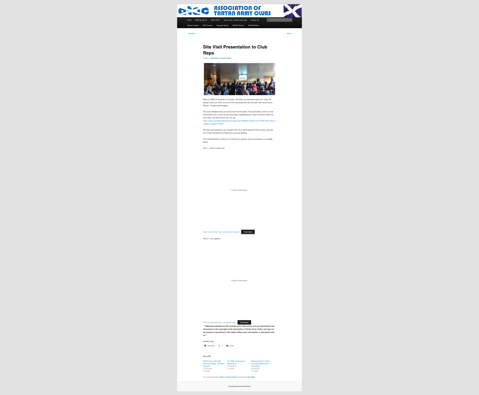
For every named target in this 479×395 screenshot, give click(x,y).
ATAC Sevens (207, 25)
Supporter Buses (222, 25)
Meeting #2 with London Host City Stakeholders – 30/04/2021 (261, 363)
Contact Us (255, 20)
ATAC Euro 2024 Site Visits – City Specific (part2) (219, 322)
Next (289, 33)
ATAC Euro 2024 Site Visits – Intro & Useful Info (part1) (221, 232)
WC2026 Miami (253, 25)
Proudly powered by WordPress (239, 386)
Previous (191, 33)
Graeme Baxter (225, 58)
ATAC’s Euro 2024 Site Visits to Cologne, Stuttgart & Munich (213, 363)
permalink (251, 377)
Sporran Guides (192, 25)
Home (189, 20)
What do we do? (201, 20)
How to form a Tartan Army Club (235, 20)
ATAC (222, 377)
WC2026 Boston (238, 25)
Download (248, 231)
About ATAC (215, 20)
